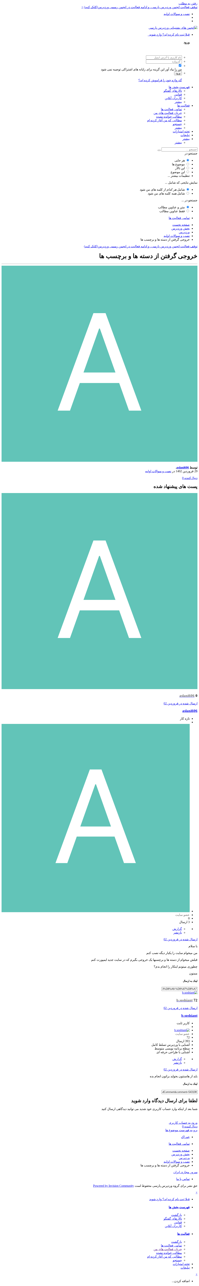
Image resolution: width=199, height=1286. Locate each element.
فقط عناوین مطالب (172, 211)
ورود (178, 73)
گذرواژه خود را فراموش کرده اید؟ (160, 80)
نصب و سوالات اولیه (158, 471)
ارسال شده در (180, 703)
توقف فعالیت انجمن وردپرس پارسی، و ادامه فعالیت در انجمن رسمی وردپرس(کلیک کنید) (140, 7)
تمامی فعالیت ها (171, 109)
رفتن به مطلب (188, 3)
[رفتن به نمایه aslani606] (99, 460)
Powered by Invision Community (113, 1185)
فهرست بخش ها (179, 87)
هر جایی (180, 160)
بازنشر (177, 932)
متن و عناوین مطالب (171, 207)
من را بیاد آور (173, 69)
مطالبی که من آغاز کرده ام (164, 120)
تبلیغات (185, 135)
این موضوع (178, 172)
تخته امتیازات (181, 131)
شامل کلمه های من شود (166, 193)
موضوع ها (178, 164)
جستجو (177, 124)
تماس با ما (183, 1179)
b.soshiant (189, 1016)
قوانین (178, 94)
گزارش (177, 928)
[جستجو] (159, 150)
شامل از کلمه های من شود (162, 189)
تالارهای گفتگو (173, 90)
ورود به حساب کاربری (183, 1122)
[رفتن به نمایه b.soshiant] (189, 992)
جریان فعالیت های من (168, 113)
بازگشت (176, 1215)
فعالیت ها (183, 105)
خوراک (185, 1137)
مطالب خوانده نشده (169, 116)
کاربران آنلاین (173, 98)
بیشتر (178, 101)
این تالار (180, 168)
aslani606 (183, 467)
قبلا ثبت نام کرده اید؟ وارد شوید (169, 34)
